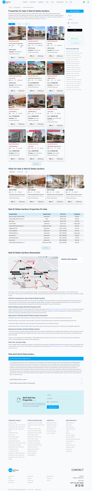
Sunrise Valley (12, 223)
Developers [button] (40, 2)
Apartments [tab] (12, 171)
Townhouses (11, 480)
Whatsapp (22, 57)
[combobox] (69, 23)
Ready (19, 24)
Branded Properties (51, 431)
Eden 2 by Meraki (70, 437)
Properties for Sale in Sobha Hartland (73, 81)
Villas (9, 478)
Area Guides (30, 476)
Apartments (11, 476)
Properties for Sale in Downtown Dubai (73, 57)
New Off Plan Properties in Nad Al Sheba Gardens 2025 (61, 309)
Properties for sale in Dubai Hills (16, 447)
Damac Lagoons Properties (14, 445)
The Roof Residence (14, 237)
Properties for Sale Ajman (34, 440)
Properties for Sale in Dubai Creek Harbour (74, 53)
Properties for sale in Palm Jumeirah (17, 443)
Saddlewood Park (13, 228)
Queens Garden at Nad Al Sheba (16, 216)
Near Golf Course (51, 429)
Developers (30, 482)
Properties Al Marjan (32, 447)
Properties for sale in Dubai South (16, 455)
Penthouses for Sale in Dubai (34, 436)
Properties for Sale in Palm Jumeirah (73, 67)
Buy (67, 2)
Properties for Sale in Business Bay (72, 55)
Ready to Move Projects (33, 449)
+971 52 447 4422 (77, 483)
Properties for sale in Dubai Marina (16, 427)
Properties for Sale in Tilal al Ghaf (72, 51)
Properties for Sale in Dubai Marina (73, 75)
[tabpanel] (46, 190)
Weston (68, 433)
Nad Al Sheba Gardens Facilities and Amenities (22, 383)
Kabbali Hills (69, 451)
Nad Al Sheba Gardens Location (18, 379)
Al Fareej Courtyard (70, 445)
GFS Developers (31, 455)
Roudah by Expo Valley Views (73, 439)
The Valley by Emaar (13, 449)
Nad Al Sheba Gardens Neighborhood (20, 358)
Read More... (44, 18)
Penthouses (11, 482)
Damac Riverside (12, 422)
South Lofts (68, 425)
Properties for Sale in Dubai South (72, 73)
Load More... (36, 164)
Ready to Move (50, 476)
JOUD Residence (70, 422)
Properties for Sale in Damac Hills (72, 87)
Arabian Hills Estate (13, 432)
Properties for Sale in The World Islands (73, 89)
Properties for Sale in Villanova (72, 59)
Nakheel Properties (32, 451)
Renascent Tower (70, 447)
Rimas (67, 431)
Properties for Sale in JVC (71, 77)
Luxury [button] (52, 2)
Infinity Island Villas (70, 429)
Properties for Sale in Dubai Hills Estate (73, 79)
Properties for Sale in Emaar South (72, 61)
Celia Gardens (12, 235)
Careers (48, 480)
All (11, 24)
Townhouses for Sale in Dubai (35, 432)
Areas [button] (47, 2)
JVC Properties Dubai (13, 451)
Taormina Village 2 (70, 435)
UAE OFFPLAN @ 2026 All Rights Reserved (17, 489)
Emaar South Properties (14, 440)
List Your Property (51, 433)
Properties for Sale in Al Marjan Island (73, 71)
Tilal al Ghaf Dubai (12, 438)
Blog (71, 2)
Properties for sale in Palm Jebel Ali (16, 425)
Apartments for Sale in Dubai (34, 430)
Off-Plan (29, 478)
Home (10, 7)
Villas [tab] (26, 171)
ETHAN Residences (13, 233)
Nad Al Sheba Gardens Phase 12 (16, 218)
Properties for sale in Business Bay (16, 453)
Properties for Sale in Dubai (34, 428)
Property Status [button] (59, 2)
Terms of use (30, 489)
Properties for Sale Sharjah (34, 443)
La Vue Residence (13, 230)
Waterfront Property (52, 425)
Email (13, 57)
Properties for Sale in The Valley (72, 65)
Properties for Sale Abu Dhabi (35, 445)
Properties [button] (25, 2)
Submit (74, 30)
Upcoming (49, 478)
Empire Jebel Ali (70, 427)
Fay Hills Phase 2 (70, 441)
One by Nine (12, 240)
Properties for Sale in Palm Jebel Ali (73, 69)
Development (17, 7)
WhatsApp (75, 38)
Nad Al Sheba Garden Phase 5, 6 (16, 242)
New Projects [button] (33, 2)
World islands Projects (13, 436)
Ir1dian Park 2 (69, 449)
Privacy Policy (38, 489)
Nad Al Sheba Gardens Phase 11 (16, 226)
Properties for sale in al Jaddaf (35, 422)
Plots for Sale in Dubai (33, 438)
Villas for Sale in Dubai (33, 434)
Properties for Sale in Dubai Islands (73, 85)
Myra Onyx (11, 221)
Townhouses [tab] (20, 171)
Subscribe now (53, 407)
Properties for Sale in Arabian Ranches (73, 83)
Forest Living (11, 434)
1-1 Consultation (74, 43)
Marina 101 (68, 443)
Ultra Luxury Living (51, 427)
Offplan (26, 24)
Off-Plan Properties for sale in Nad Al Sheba (60, 346)
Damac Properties (32, 453)
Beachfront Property (52, 422)
